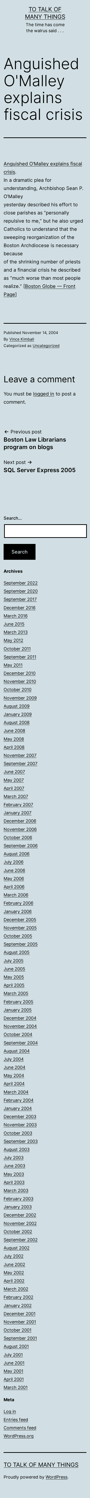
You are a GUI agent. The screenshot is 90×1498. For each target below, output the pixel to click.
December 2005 (20, 919)
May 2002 (14, 1272)
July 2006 (14, 862)
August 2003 (17, 1149)
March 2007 (16, 796)
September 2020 (21, 591)
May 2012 (13, 640)
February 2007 (18, 804)
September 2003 (21, 1141)
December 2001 (20, 1313)
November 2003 (20, 1124)
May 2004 (14, 1075)
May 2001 (13, 1371)
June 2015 (14, 624)
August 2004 (17, 1050)
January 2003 (18, 1206)
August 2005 (17, 952)
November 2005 (20, 927)
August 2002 (17, 1247)
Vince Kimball (21, 339)
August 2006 (17, 853)
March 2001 (16, 1387)
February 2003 (18, 1198)
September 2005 (21, 944)
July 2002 (14, 1256)
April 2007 (14, 788)
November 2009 (20, 697)
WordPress (56, 1477)
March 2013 (16, 632)
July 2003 (14, 1157)
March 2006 (16, 894)
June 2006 (14, 870)
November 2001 (20, 1321)
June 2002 (14, 1264)
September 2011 (20, 656)
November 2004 (20, 1026)
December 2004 (20, 1018)
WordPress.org (19, 1435)
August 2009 (17, 706)
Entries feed (16, 1419)
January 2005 (18, 1009)
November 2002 (20, 1223)
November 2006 (20, 829)
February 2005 (18, 1001)
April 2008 (14, 747)
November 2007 (20, 755)
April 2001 (14, 1379)
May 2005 (14, 977)
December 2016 (20, 607)
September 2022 (21, 582)
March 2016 (16, 615)
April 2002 (14, 1280)
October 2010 (17, 689)
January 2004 (18, 1108)
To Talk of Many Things (41, 1464)
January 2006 (18, 911)
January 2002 (18, 1305)
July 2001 (13, 1354)
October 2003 (18, 1133)
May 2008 (14, 739)
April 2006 (14, 886)
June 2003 (14, 1165)
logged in (43, 394)
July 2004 (14, 1059)
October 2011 (17, 648)
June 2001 (14, 1362)
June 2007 (14, 771)
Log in (10, 1411)
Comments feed (20, 1427)
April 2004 (14, 1083)
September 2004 (21, 1042)
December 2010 (20, 673)
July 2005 (14, 960)
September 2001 (20, 1338)
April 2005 (14, 985)
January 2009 (18, 714)
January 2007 (17, 812)
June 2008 (14, 730)
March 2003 (16, 1190)
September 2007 (20, 763)
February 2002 (18, 1297)
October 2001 (17, 1330)
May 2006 (14, 878)
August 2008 (17, 722)
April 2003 (14, 1182)
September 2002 (21, 1239)
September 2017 (20, 599)
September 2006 (21, 845)
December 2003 (20, 1116)
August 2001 (16, 1346)
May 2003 (14, 1174)
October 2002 (18, 1231)
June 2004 (14, 1067)
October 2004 (18, 1034)
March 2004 (16, 1092)
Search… (13, 518)
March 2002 (16, 1288)
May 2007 (14, 780)
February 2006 (18, 903)
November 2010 (20, 681)
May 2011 (13, 665)
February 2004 (19, 1100)
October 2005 (18, 935)
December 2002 (20, 1215)
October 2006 (18, 837)
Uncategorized (46, 345)
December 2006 (20, 820)
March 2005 (16, 993)
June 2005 (14, 968)
